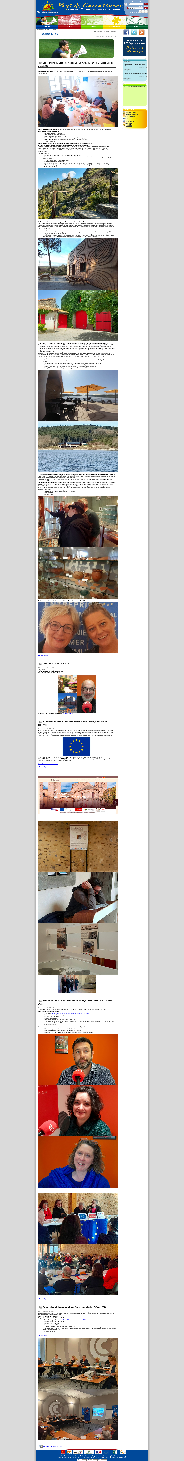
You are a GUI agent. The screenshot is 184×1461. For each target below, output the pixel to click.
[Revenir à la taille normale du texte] (140, 12)
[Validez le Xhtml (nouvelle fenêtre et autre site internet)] (92, 1460)
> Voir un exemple (142, 6)
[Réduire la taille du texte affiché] (143, 12)
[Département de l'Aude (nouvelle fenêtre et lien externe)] (69, 1454)
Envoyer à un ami (102, 31)
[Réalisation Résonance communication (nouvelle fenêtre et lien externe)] (123, 1454)
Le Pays (69, 27)
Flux (128, 123)
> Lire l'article (143, 67)
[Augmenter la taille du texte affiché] (146, 12)
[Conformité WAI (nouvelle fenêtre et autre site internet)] (102, 1460)
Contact (137, 27)
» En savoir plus (43, 655)
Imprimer (113, 31)
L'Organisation (114, 27)
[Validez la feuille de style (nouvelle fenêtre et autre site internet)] (82, 1460)
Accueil (47, 29)
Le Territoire (92, 27)
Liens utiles (130, 121)
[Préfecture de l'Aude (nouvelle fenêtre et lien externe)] (98, 1454)
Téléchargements (131, 114)
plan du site (114, 1456)
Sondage (129, 126)
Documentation (131, 112)
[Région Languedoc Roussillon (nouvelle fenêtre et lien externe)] (61, 1454)
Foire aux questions (132, 119)
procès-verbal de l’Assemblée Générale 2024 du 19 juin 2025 (70, 1013)
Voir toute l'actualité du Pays (52, 1446)
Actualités (47, 27)
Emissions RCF (68, 713)
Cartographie (130, 117)
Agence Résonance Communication (115, 1457)
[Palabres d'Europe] (134, 57)
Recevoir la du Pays (140, 1)
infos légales (124, 1456)
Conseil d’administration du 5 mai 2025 (74, 1320)
